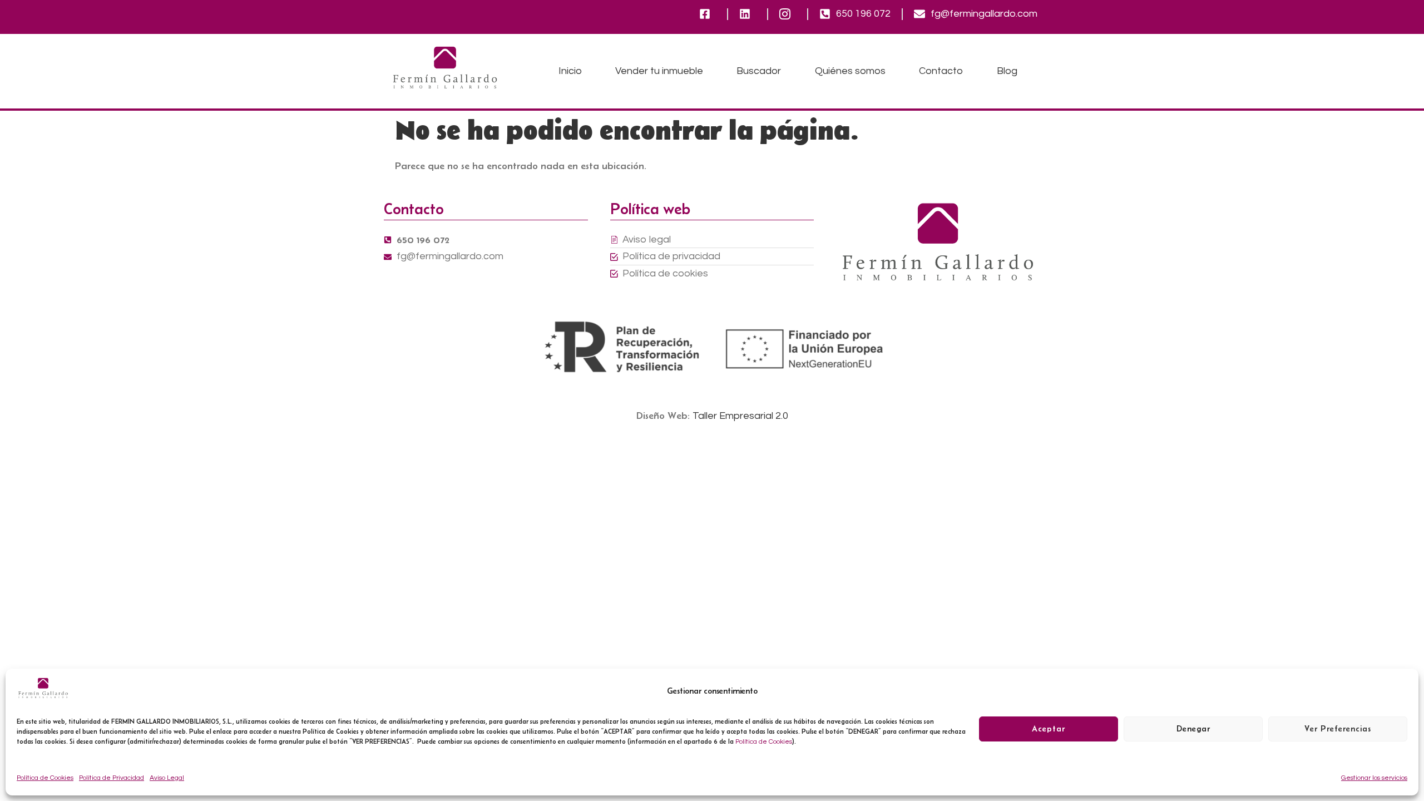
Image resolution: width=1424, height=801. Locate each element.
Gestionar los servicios (1374, 778)
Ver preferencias (1337, 728)
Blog (1007, 71)
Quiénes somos (850, 71)
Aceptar (1048, 728)
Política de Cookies (763, 741)
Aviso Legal (167, 778)
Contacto (941, 71)
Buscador (758, 71)
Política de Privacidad (111, 778)
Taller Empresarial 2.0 (740, 416)
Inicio (570, 71)
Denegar (1193, 728)
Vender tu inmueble (659, 71)
